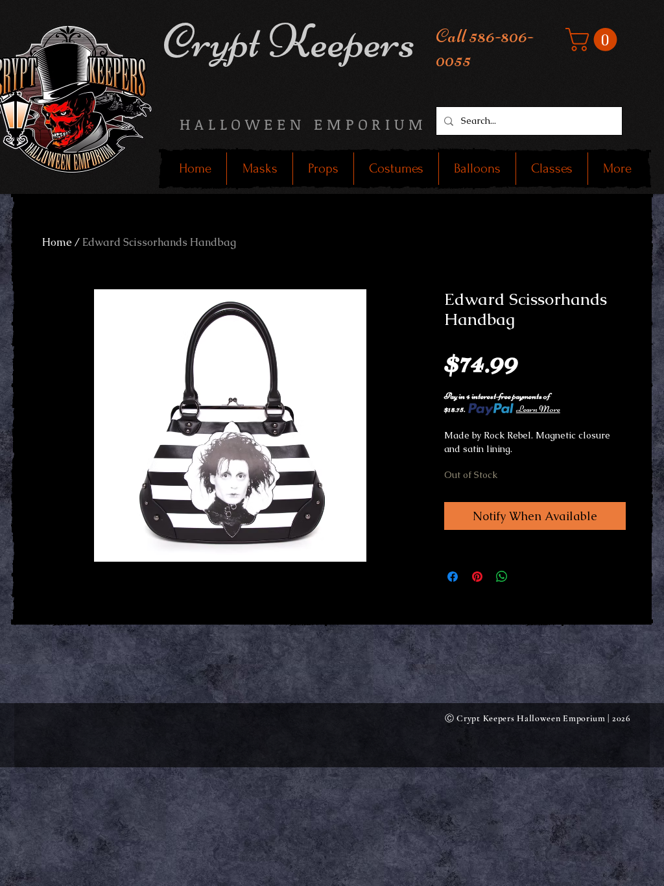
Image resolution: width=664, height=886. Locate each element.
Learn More (538, 408)
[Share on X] (526, 576)
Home (57, 242)
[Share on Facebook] (452, 576)
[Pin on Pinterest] (477, 576)
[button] (593, 39)
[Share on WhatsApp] (502, 576)
